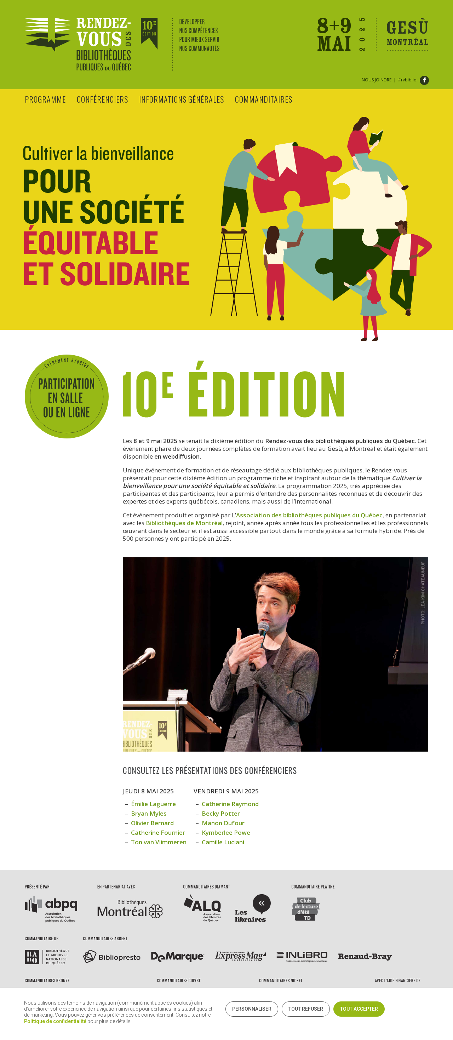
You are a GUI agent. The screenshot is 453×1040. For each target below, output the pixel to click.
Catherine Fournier (158, 832)
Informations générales (181, 99)
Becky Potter (221, 813)
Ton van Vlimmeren (159, 842)
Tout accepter (359, 1009)
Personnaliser (251, 1009)
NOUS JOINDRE (376, 80)
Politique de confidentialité (55, 1021)
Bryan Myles (149, 813)
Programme (45, 99)
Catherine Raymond (230, 804)
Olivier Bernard (152, 823)
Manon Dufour (223, 823)
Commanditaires (263, 99)
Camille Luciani (223, 842)
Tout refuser (305, 1009)
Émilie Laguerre (153, 804)
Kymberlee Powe (226, 832)
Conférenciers (102, 99)
